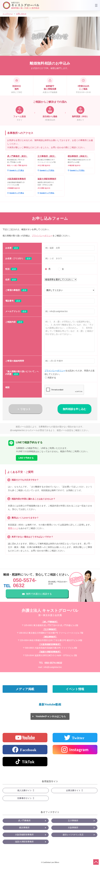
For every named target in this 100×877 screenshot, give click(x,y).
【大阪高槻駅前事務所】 (50, 644)
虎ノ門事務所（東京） (17, 156)
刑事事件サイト (24, 798)
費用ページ (13, 528)
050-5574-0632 (24, 583)
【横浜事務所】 (50, 637)
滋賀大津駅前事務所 (47, 179)
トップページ (8, 14)
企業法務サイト (73, 790)
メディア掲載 (25, 689)
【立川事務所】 (50, 629)
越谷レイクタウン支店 (73, 834)
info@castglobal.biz (53, 667)
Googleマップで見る (16, 170)
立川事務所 (73, 820)
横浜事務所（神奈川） (78, 156)
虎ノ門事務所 (24, 820)
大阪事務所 (73, 827)
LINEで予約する (26, 458)
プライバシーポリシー (42, 236)
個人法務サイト (24, 790)
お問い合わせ (21, 14)
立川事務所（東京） (47, 156)
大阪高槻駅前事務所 (16, 179)
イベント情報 (75, 689)
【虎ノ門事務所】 (50, 622)
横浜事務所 (24, 827)
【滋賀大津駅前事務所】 (50, 652)
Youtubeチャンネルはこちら (51, 716)
